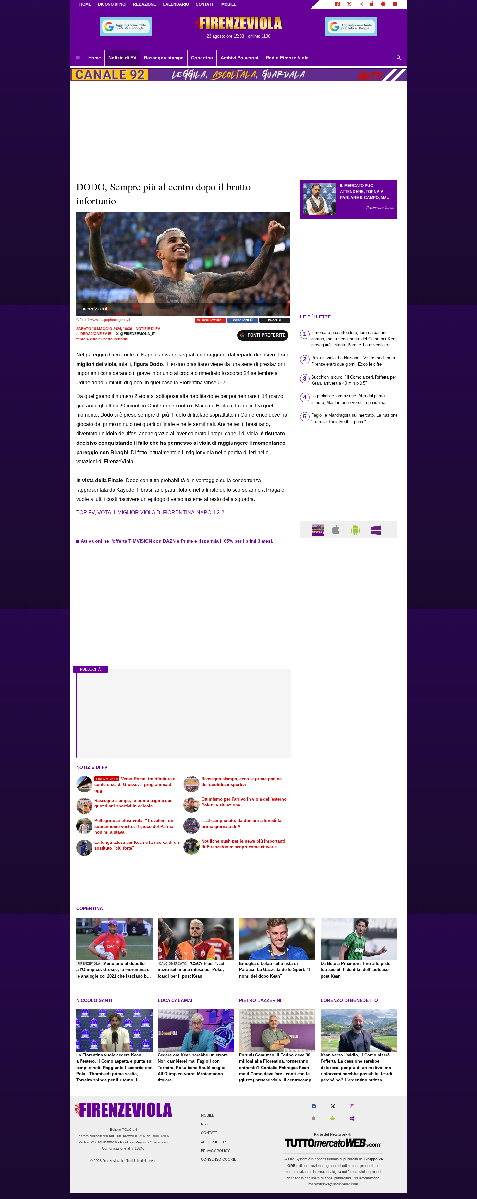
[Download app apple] (372, 4)
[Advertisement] (349, 794)
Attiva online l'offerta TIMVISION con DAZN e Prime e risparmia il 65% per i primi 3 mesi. (177, 540)
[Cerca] (399, 58)
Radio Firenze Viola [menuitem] (287, 57)
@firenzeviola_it (137, 334)
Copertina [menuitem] (202, 57)
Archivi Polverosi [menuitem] (239, 57)
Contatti (209, 1133)
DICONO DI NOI (112, 4)
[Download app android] (383, 4)
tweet (273, 320)
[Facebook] (337, 4)
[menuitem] (78, 58)
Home (85, 4)
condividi (241, 320)
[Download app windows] (395, 4)
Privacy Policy (215, 1151)
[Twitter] (349, 4)
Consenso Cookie (218, 1159)
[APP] (319, 529)
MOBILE (228, 4)
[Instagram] (361, 4)
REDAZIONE (144, 4)
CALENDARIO (176, 4)
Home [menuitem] (94, 57)
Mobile (207, 1115)
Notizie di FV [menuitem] (122, 57)
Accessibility (214, 1142)
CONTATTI (205, 4)
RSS (204, 1124)
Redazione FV (93, 334)
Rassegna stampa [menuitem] (164, 57)
